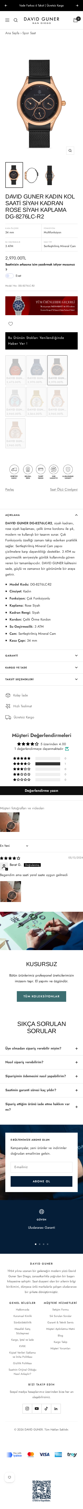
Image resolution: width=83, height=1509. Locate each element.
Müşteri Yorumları (60, 1348)
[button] (22, 763)
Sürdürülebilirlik (22, 1322)
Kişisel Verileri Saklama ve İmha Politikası (22, 1355)
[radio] (15, 370)
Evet (18, 275)
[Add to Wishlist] (10, 324)
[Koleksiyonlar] (16, 20)
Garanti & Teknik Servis (60, 1322)
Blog (60, 1336)
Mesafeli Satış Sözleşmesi (22, 1331)
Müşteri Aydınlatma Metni (60, 1329)
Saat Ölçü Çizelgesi (64, 489)
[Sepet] (75, 20)
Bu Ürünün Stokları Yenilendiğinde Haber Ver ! (36, 340)
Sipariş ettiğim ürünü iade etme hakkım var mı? (37, 1107)
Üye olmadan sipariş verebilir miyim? (33, 1048)
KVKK (22, 1346)
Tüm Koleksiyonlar (41, 996)
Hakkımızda (22, 1310)
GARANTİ (11, 655)
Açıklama (12, 515)
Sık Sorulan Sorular (60, 1316)
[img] (10, 858)
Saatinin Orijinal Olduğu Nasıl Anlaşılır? (22, 1372)
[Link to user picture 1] (10, 891)
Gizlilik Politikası (22, 1363)
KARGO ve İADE (16, 667)
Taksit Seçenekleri (19, 679)
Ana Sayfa (12, 33)
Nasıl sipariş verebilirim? (24, 1062)
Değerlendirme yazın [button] (41, 790)
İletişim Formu (60, 1310)
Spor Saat (29, 33)
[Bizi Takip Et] (27, 1409)
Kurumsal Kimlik (23, 1316)
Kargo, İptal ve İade (22, 1340)
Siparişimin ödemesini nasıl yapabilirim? (35, 1076)
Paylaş (9, 489)
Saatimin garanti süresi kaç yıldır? (30, 1090)
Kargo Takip (60, 1342)
